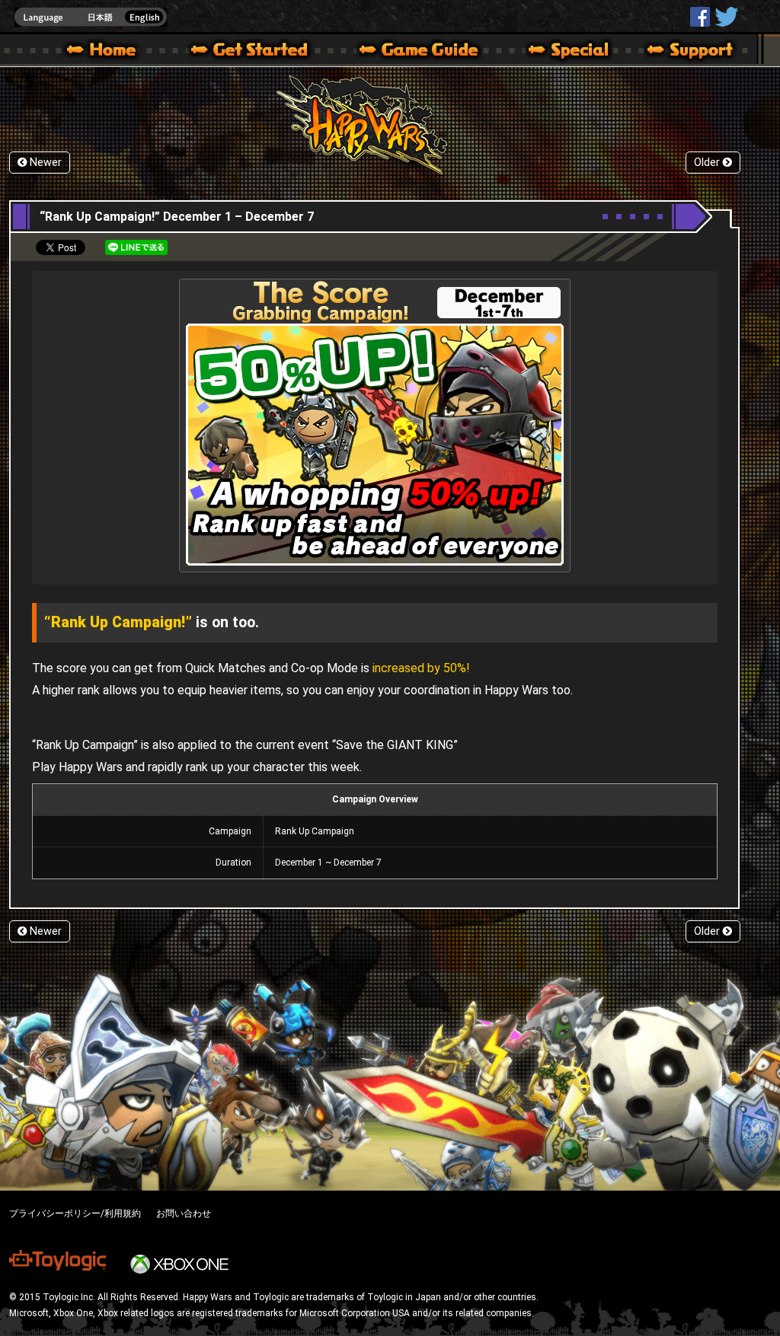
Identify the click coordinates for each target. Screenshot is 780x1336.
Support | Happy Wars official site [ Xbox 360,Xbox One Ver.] (677, 51)
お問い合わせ (183, 1213)
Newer (44, 162)
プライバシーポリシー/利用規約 (75, 1213)
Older (708, 162)
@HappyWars (726, 17)
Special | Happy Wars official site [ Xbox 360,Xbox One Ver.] (563, 51)
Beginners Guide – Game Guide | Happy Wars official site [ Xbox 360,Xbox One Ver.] (430, 51)
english (90, 17)
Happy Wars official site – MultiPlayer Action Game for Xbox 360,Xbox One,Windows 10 (104, 51)
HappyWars (700, 17)
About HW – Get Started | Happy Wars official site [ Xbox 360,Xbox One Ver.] (262, 51)
